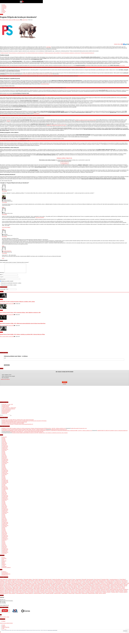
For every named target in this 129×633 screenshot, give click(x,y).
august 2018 (4, 526)
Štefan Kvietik (91, 593)
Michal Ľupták (8, 588)
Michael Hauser (103, 587)
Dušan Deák (82, 580)
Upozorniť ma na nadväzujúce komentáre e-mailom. (11, 283)
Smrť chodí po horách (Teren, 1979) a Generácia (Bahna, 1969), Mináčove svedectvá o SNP (20, 312)
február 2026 (4, 443)
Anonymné (78, 579)
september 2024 (5, 462)
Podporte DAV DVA (5, 627)
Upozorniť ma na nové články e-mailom (8, 285)
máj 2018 (3, 530)
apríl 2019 (4, 517)
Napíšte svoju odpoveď (5, 379)
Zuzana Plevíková (38, 593)
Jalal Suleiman (28, 583)
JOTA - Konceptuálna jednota (74, 583)
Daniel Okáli (38, 580)
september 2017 (5, 538)
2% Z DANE (4, 629)
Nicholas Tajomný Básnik (97, 588)
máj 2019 (3, 516)
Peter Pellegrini (62, 589)
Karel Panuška (75, 584)
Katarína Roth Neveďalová (117, 584)
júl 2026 (3, 438)
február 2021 (4, 493)
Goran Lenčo (79, 581)
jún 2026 (3, 439)
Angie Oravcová (68, 579)
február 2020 (4, 506)
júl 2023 (3, 475)
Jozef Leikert (97, 583)
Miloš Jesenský (44, 588)
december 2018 (5, 522)
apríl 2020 (4, 504)
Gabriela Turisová (71, 581)
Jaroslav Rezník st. (57, 583)
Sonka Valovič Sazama (80, 590)
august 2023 (4, 474)
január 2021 (4, 494)
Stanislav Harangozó (101, 590)
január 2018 (4, 534)
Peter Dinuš (36, 589)
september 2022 (5, 482)
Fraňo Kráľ (51, 581)
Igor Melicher (93, 581)
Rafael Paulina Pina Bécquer (116, 589)
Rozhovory (4, 11)
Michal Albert (111, 587)
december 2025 (5, 445)
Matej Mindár (74, 587)
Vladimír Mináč (114, 592)
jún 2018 (3, 528)
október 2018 (4, 524)
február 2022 (4, 486)
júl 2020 (3, 501)
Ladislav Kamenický (35, 585)
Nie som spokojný (5, 377)
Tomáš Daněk (43, 592)
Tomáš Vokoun (74, 592)
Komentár (2, 272)
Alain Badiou (20, 579)
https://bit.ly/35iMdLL (6, 227)
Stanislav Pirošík (119, 590)
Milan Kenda (22, 588)
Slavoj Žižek (55, 590)
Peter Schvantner (70, 589)
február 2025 (4, 456)
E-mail (1, 276)
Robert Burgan (26, 590)
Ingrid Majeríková (109, 581)
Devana (51, 580)
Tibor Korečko (15, 592)
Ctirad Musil (122, 579)
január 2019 (4, 521)
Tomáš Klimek (66, 592)
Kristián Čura (7, 585)
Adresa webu (2, 279)
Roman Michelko (40, 590)
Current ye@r (3, 289)
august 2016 (4, 553)
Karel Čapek (82, 584)
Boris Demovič (97, 579)
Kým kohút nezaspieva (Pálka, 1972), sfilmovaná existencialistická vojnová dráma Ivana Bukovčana (22, 323)
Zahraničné (4, 6)
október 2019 (4, 511)
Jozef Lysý (103, 583)
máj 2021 (3, 490)
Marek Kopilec (8, 587)
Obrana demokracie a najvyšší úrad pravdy (17, 52)
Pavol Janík (30, 589)
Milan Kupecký (29, 588)
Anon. (74, 579)
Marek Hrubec (120, 585)
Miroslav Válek (67, 588)
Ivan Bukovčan (117, 581)
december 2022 (5, 480)
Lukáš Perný (113, 585)
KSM (12, 585)
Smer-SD (72, 590)
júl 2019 (3, 514)
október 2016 (4, 551)
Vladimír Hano (98, 592)
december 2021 (5, 487)
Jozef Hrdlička (90, 583)
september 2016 (5, 552)
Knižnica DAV (4, 413)
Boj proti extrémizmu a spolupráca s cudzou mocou (70, 52)
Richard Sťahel (19, 590)
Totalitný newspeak (4, 52)
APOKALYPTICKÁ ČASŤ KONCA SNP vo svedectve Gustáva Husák (14, 421)
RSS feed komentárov (6, 573)
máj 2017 (3, 543)
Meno (1, 274)
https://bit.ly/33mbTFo (40, 217)
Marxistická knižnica (6, 411)
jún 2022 (3, 484)
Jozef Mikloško (109, 583)
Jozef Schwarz (117, 583)
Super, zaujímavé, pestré (6, 374)
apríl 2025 (4, 454)
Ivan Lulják (7, 583)
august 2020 (4, 500)
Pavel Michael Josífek (9, 589)
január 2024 (4, 469)
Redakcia (126, 589)
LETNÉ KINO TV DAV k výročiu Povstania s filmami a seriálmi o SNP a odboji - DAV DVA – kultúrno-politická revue (24, 429)
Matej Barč (60, 587)
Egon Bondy (124, 580)
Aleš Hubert (41, 579)
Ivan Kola (2, 583)
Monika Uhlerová (76, 588)
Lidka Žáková (81, 585)
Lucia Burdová (98, 585)
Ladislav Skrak (54, 585)
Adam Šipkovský (4, 579)
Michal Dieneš (118, 587)
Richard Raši (12, 590)
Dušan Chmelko (75, 580)
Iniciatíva (8, 120)
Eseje (3, 9)
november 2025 (5, 447)
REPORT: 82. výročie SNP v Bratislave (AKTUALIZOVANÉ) (13, 423)
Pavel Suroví (18, 589)
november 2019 (5, 510)
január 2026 (4, 444)
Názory (3, 563)
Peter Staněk (78, 589)
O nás (3, 628)
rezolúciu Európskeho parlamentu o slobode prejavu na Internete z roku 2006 (38, 74)
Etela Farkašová (19, 581)
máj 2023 (3, 477)
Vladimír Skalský (123, 592)
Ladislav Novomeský (45, 585)
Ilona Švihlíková (100, 581)
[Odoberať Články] (2, 616)
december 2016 (5, 548)
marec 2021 (4, 492)
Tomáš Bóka (36, 592)
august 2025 (4, 450)
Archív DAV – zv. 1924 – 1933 (7, 404)
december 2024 (5, 459)
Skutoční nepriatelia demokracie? (87, 52)
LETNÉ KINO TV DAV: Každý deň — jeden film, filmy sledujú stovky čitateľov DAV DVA (26, 431)
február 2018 (4, 533)
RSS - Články (6, 616)
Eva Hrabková (27, 581)
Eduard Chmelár (110, 580)
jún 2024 (3, 465)
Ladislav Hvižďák (26, 585)
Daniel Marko (31, 580)
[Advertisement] (30, 344)
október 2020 (4, 497)
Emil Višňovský (3, 581)
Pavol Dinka (24, 589)
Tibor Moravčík (22, 592)
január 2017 (4, 547)
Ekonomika (4, 5)
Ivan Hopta (124, 581)
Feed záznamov (5, 572)
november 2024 (5, 460)
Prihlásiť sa (4, 571)
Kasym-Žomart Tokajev (104, 584)
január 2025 (4, 458)
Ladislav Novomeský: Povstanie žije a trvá (79, 428)
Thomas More (8, 592)
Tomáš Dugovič (50, 592)
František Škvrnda (44, 581)
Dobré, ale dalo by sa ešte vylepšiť (8, 376)
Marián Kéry (30, 587)
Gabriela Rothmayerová (60, 581)
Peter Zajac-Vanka (86, 589)
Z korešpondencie (20, 593)
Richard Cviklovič (4, 590)
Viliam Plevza (81, 592)
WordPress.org (5, 575)
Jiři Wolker (64, 583)
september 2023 (5, 473)
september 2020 (5, 499)
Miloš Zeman (51, 588)
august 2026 (4, 437)
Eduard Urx (118, 580)
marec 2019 (4, 518)
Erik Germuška (11, 581)
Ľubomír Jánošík (49, 593)
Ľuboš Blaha (64, 593)
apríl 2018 (4, 531)
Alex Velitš (35, 579)
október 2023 (4, 472)
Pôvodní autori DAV (6, 405)
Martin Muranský (53, 587)
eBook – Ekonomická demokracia (8, 408)
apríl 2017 (4, 544)
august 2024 (4, 463)
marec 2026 (4, 442)
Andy (62, 579)
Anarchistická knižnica (6, 409)
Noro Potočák (107, 588)
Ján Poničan (63, 584)
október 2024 (4, 461)
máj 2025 (3, 453)
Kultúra (3, 10)
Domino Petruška (67, 580)
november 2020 (5, 496)
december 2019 (5, 508)
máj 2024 (3, 466)
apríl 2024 (4, 468)
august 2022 (4, 483)
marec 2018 (4, 532)
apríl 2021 (4, 491)
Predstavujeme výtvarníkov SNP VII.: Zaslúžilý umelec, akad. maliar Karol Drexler (18, 419)
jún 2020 (3, 502)
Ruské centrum (48, 590)
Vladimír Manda (106, 592)
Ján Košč (58, 584)
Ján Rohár (69, 584)
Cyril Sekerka (8, 580)
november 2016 (5, 549)
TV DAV (3, 12)
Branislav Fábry (24, 19)
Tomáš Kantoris (58, 592)
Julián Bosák (18, 584)
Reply (3, 195)
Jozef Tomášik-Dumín (10, 584)
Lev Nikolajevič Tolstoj (71, 585)
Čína (44, 593)
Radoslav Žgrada (105, 589)
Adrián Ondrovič (12, 579)
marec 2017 (4, 545)
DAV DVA (46, 580)
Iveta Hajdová (21, 583)
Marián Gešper (15, 587)
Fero (32, 581)
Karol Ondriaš (95, 584)
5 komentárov (17, 19)
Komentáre (4, 8)
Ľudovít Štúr (78, 593)
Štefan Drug (84, 593)
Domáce (3, 4)
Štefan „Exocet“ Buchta (100, 593)
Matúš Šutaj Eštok (86, 587)
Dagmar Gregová (16, 580)
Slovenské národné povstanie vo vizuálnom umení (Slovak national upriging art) (17, 424)
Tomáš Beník (30, 592)
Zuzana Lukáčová (29, 593)
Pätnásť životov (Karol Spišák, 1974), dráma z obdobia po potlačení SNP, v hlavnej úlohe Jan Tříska (22, 334)
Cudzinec (2, 580)
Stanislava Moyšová (90, 590)
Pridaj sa (3, 626)
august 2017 (4, 539)
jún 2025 (3, 452)
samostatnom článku (45, 83)
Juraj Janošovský (39, 584)
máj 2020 (3, 503)
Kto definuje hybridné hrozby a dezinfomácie (35, 52)
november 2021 (5, 489)
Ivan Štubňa (14, 583)
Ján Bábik (53, 584)
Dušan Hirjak (89, 580)
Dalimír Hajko (24, 580)
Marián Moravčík (38, 587)
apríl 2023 (4, 479)
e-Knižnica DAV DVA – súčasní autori (9, 407)
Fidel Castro (36, 581)
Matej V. (80, 587)
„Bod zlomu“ (48, 46)
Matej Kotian (67, 587)
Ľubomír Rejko (57, 593)
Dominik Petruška (58, 580)
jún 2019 (3, 515)
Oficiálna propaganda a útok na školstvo (52, 52)
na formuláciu (36, 113)
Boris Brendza (90, 579)
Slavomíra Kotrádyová (7, 251)
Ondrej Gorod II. (114, 588)
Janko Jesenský (41, 583)
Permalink (5, 191)
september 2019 (5, 512)
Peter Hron (42, 589)
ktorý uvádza (122, 65)
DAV (42, 580)
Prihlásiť (3, 621)
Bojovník (84, 579)
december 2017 (5, 535)
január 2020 (4, 507)
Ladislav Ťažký (62, 585)
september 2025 (5, 449)
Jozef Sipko (123, 583)
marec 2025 (4, 455)
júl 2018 (3, 527)
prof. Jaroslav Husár (95, 589)
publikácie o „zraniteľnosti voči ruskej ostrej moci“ (56, 125)
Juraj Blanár (25, 584)
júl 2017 (3, 541)
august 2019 (4, 513)
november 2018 (5, 523)
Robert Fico (33, 590)
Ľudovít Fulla (71, 593)
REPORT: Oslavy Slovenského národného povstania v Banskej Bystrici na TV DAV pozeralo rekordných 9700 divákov (24, 420)
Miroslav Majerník (59, 588)
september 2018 (5, 525)
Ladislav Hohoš (17, 585)
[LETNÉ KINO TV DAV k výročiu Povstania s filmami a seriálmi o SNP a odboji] (3, 297)
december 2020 (5, 495)
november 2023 (5, 471)
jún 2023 (3, 476)
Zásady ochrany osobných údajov (6, 623)
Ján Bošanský (47, 584)
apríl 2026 (4, 441)
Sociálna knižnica (5, 412)
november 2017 (5, 536)
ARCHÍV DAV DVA (5, 406)
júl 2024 (3, 464)
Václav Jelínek (12, 593)
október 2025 (4, 448)
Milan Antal (15, 588)
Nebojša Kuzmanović (85, 588)
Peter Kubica (55, 589)
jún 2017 (3, 542)
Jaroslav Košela (48, 583)
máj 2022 (3, 485)
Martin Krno (45, 587)
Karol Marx (88, 584)
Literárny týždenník (89, 585)
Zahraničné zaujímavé (6, 567)
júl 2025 (3, 451)
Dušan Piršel (95, 580)
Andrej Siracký (48, 579)
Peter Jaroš (48, 589)
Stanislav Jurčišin (110, 590)
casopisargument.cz (114, 579)
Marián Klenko (23, 587)
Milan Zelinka (37, 588)
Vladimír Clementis (89, 592)
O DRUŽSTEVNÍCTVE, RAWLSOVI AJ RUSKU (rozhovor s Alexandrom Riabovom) (112, 430)
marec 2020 (4, 505)
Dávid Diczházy (102, 580)
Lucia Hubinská (105, 585)
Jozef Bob (84, 583)
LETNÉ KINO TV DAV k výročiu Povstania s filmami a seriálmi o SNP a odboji (17, 301)
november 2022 (5, 481)
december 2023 (5, 470)
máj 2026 (3, 440)
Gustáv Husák (86, 581)
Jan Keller (34, 583)
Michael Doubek (95, 587)
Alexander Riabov (28, 579)
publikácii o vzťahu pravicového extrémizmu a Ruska (85, 119)
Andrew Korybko (56, 579)
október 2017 (4, 537)
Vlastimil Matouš (4, 593)
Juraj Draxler (31, 584)
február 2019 (4, 520)
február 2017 (4, 546)
